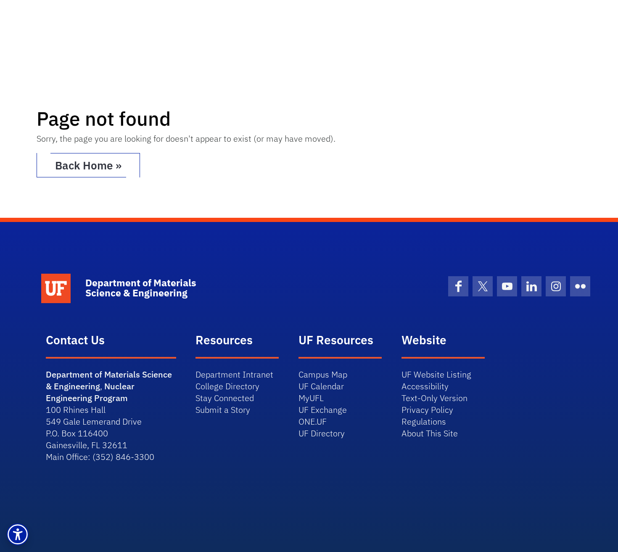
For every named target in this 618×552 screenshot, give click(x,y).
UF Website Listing (436, 374)
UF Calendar (321, 386)
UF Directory (321, 433)
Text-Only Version (434, 398)
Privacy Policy (427, 409)
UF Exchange (322, 409)
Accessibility (425, 386)
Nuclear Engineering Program (90, 392)
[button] (18, 534)
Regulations (423, 421)
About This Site (429, 433)
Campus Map (322, 374)
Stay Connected (224, 398)
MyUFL (311, 398)
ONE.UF (312, 421)
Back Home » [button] (88, 165)
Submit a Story (222, 409)
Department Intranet (234, 374)
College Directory (227, 386)
